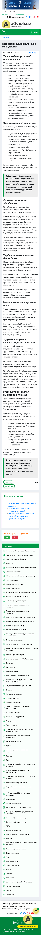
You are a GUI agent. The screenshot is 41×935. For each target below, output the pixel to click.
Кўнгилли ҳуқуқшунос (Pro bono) (13, 904)
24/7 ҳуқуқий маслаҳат (6, 14)
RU (10, 12)
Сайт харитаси (31, 904)
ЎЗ (2, 12)
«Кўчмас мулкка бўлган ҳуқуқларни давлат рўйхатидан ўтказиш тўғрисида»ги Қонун (21, 516)
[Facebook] (29, 53)
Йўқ (15, 537)
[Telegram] (35, 53)
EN (14, 12)
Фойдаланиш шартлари (22, 909)
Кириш (35, 32)
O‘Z (6, 12)
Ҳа (7, 537)
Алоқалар (5, 906)
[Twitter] (32, 53)
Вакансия (13, 906)
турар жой (8, 482)
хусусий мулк (9, 486)
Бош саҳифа (6, 37)
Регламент (22, 906)
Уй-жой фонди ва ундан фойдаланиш (26, 37)
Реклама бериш (7, 909)
